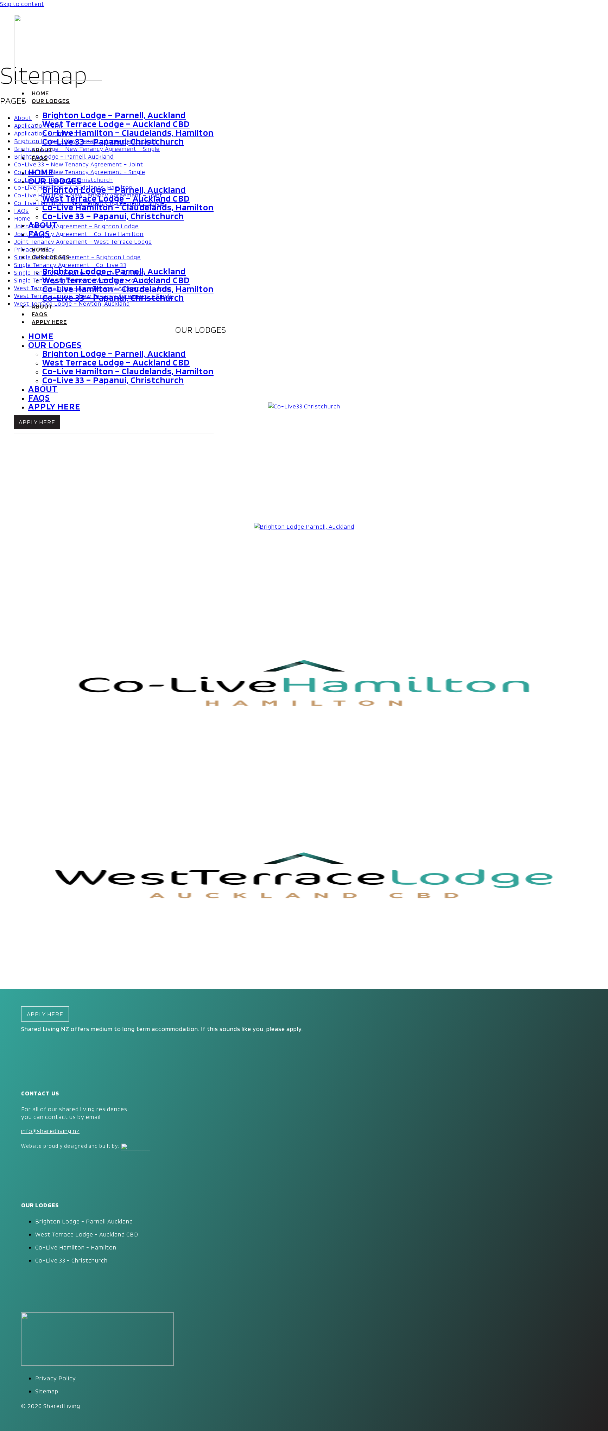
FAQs (40, 157)
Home (40, 93)
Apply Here (49, 321)
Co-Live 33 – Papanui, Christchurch (113, 141)
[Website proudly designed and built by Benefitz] (135, 1146)
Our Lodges (51, 100)
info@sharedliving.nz (50, 1130)
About (42, 150)
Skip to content (22, 3)
